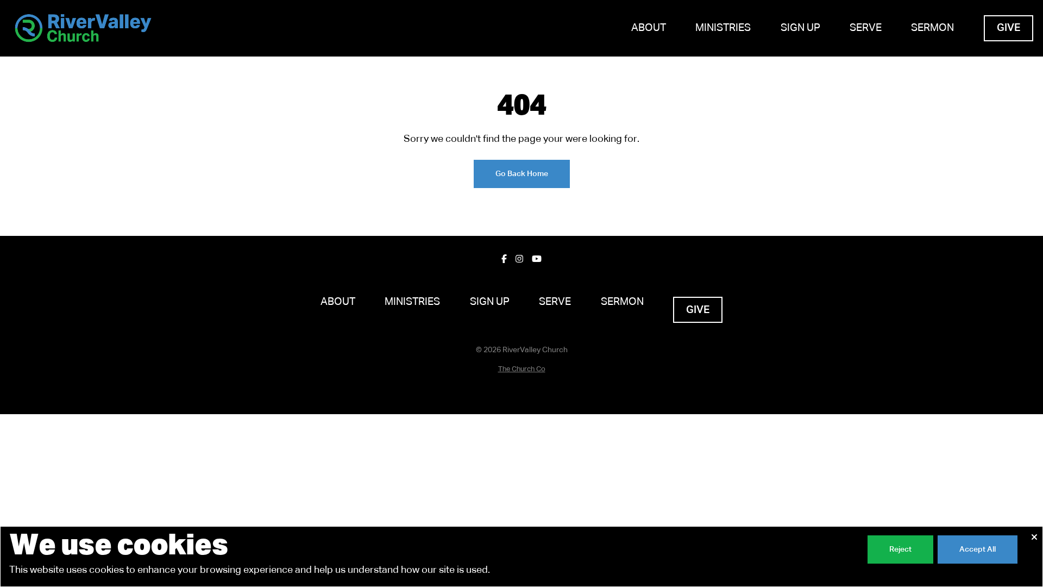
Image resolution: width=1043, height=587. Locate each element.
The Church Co (521, 369)
